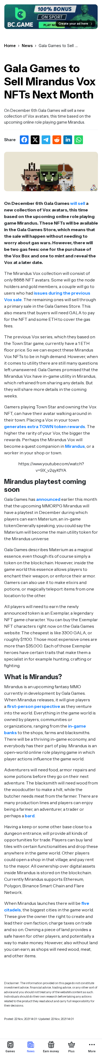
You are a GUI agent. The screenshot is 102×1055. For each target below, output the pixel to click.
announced (48, 499)
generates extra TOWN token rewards (44, 426)
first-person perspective (33, 706)
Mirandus (75, 446)
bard (30, 815)
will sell (77, 203)
